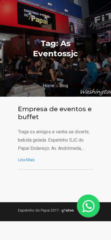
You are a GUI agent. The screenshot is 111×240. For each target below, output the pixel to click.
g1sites (67, 210)
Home (48, 85)
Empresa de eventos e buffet (55, 113)
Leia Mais (26, 160)
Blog (64, 85)
